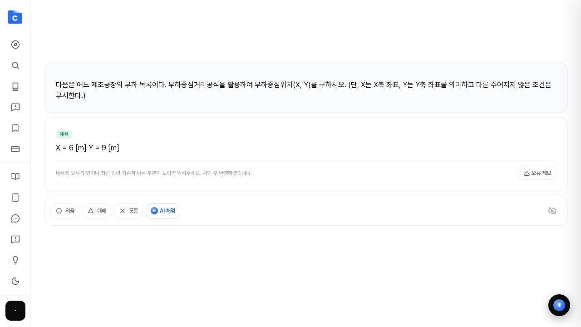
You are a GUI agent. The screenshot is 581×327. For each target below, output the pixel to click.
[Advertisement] (306, 35)
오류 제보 (541, 173)
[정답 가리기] (552, 211)
